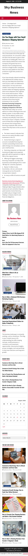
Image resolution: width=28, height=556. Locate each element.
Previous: (13, 234)
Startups (6, 510)
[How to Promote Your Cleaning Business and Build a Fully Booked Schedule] (14, 504)
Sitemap (25, 553)
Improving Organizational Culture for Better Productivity (12, 322)
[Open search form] (26, 18)
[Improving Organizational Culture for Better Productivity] (14, 311)
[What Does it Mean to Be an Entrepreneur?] (14, 262)
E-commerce (7, 461)
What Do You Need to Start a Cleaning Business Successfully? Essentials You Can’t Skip (13, 387)
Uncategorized (6, 33)
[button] (2, 18)
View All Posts (14, 224)
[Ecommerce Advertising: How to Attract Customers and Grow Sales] (14, 456)
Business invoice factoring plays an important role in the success (12, 182)
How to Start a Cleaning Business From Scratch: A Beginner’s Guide (12, 381)
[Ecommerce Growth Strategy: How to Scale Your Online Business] (14, 480)
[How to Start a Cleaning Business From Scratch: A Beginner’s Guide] (14, 529)
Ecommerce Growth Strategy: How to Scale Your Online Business (12, 491)
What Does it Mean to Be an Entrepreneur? (10, 274)
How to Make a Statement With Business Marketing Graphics (13, 298)
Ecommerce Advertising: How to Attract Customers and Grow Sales (12, 364)
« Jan (3, 427)
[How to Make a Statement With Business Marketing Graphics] (14, 287)
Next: (13, 242)
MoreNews (10, 550)
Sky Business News (9, 43)
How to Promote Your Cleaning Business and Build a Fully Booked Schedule (13, 375)
